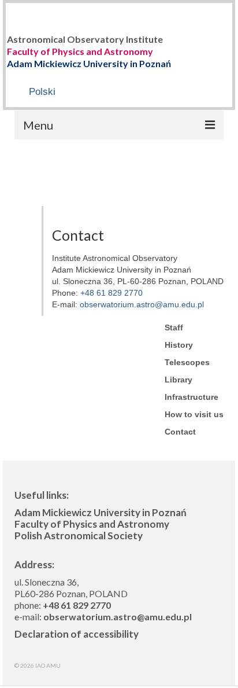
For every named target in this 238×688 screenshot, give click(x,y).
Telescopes (187, 362)
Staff (174, 327)
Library (178, 379)
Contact (180, 431)
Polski (42, 91)
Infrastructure (191, 397)
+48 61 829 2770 (111, 292)
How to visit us (194, 414)
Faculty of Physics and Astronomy (80, 51)
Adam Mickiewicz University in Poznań (89, 63)
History (179, 344)
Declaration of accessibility (76, 634)
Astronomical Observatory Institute (85, 39)
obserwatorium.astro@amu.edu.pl (142, 304)
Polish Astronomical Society (78, 535)
